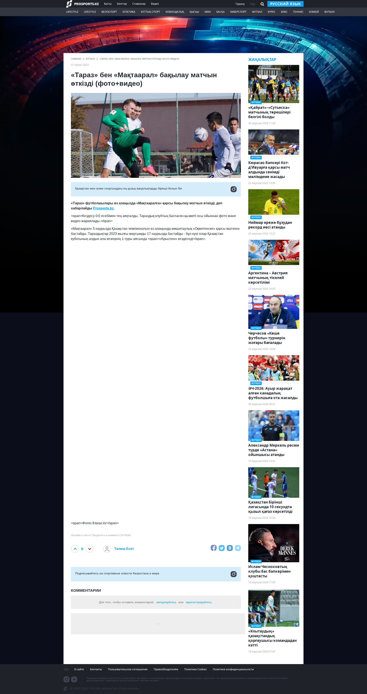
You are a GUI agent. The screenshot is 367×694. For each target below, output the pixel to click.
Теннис (298, 12)
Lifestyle (72, 12)
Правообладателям (166, 669)
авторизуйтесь (166, 602)
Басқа (220, 12)
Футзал (257, 12)
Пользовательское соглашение (128, 669)
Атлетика (129, 12)
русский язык (285, 3)
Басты (108, 4)
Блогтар (122, 4)
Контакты (96, 669)
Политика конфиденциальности (233, 669)
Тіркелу (240, 4)
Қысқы (194, 12)
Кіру (252, 4)
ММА (208, 12)
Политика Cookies (195, 669)
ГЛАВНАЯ (76, 58)
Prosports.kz (103, 208)
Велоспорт (109, 12)
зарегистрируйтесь (199, 602)
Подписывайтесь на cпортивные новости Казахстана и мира (117, 573)
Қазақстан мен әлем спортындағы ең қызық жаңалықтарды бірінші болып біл (128, 188)
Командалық (175, 12)
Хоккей (314, 12)
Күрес (271, 12)
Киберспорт (238, 12)
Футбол (329, 12)
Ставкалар (138, 4)
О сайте (79, 669)
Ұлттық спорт (150, 12)
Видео (155, 4)
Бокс (284, 12)
